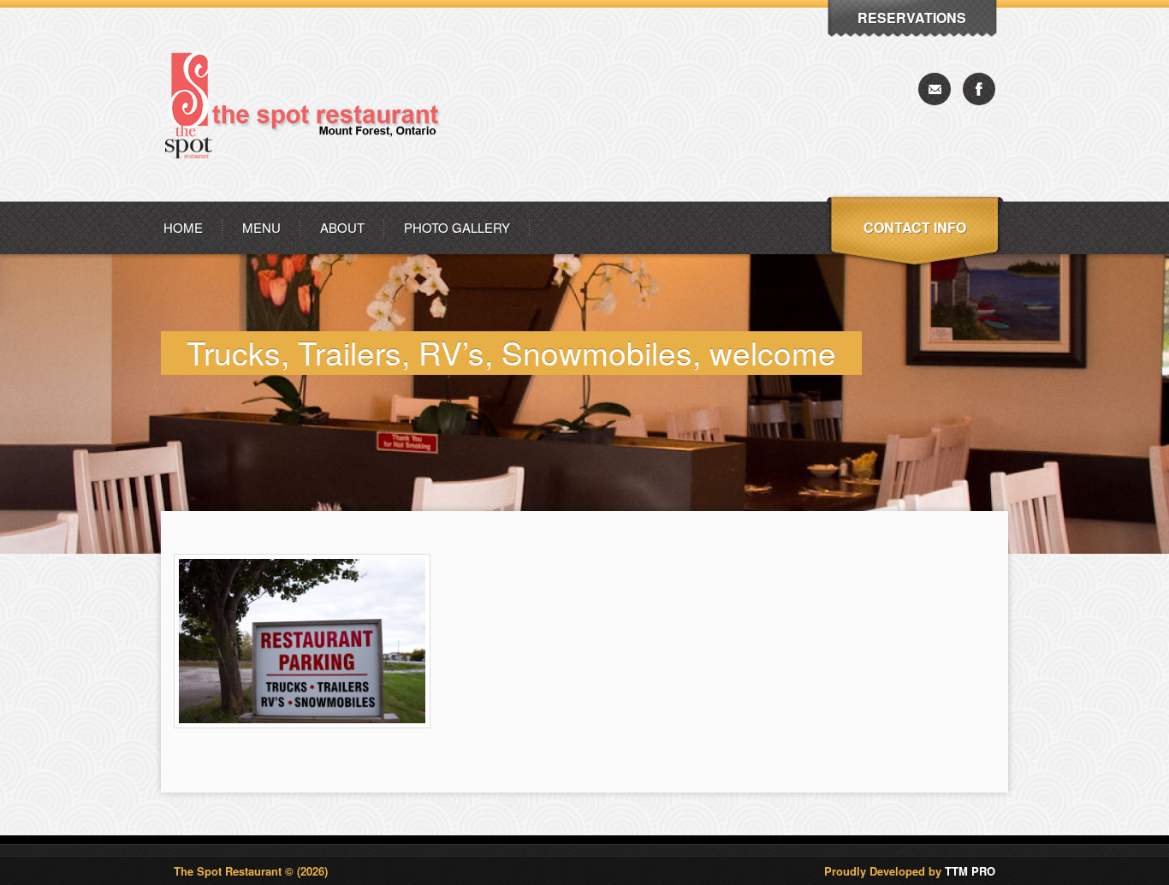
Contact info (914, 227)
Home (183, 227)
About (342, 227)
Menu (261, 227)
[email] (934, 89)
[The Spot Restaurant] (310, 196)
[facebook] (979, 89)
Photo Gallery (457, 227)
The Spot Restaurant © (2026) (251, 871)
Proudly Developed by (909, 871)
